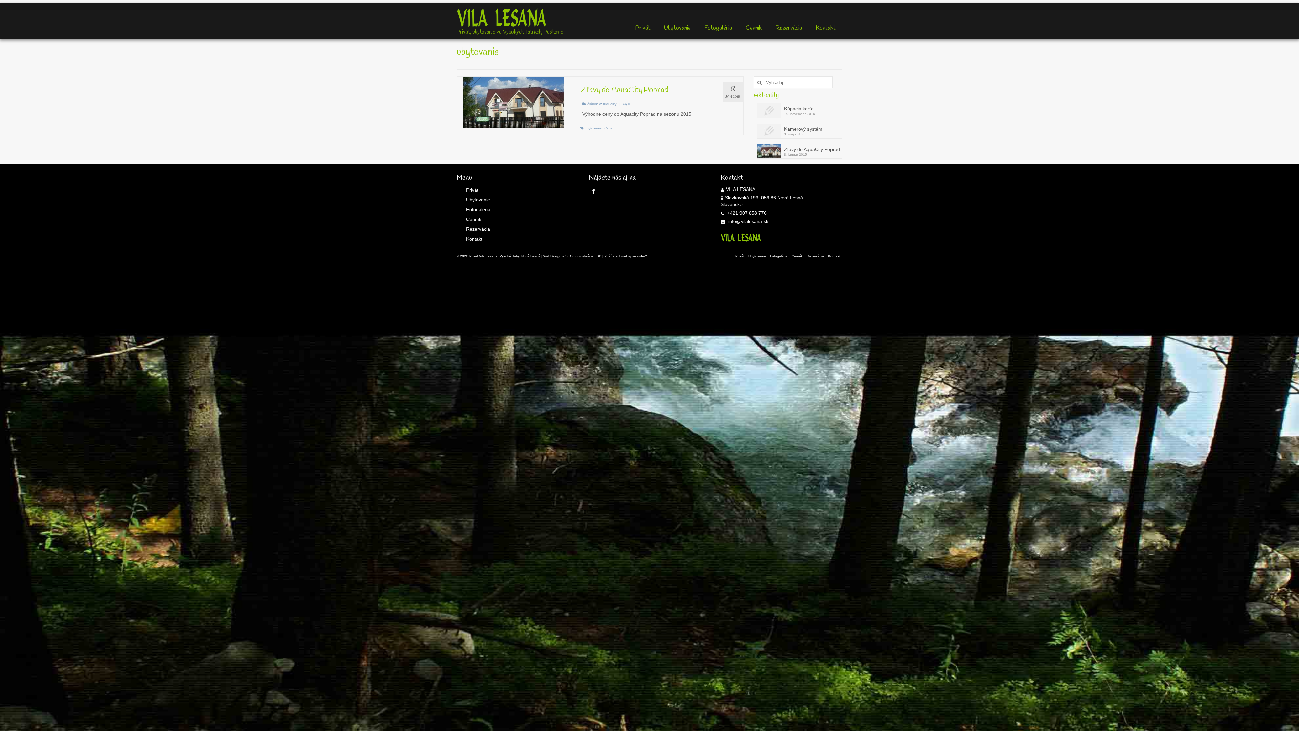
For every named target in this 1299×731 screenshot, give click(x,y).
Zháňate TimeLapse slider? (626, 256)
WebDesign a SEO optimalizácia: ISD (572, 256)
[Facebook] (594, 191)
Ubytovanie (677, 28)
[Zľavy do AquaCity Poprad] (513, 102)
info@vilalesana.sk (747, 221)
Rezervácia (788, 28)
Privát (643, 28)
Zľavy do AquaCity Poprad (812, 149)
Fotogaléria (718, 28)
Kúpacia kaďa (799, 108)
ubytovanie (593, 128)
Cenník (754, 28)
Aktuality (610, 104)
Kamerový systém (803, 129)
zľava (608, 128)
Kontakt (826, 28)
